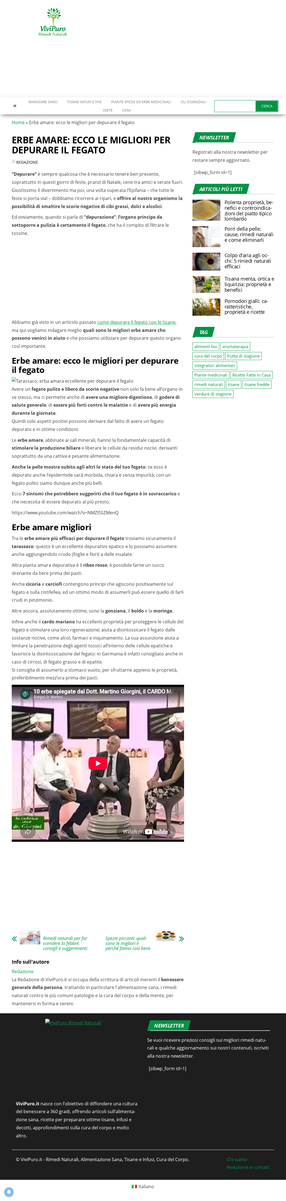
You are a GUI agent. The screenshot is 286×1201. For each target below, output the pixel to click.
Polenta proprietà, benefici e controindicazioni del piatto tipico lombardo (249, 210)
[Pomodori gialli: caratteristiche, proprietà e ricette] (206, 306)
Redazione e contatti (248, 1167)
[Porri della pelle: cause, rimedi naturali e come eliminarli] (206, 236)
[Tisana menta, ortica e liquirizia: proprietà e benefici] (206, 284)
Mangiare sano (43, 101)
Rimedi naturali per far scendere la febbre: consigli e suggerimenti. (65, 943)
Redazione (27, 162)
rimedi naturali (208, 384)
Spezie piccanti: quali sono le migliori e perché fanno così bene (128, 943)
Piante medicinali (210, 375)
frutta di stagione (243, 356)
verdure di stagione (213, 394)
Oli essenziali (193, 101)
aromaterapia (235, 346)
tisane (233, 384)
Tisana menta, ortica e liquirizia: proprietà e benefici (249, 284)
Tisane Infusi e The (84, 101)
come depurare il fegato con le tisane (136, 322)
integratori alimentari (214, 365)
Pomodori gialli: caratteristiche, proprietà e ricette (246, 306)
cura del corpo (208, 356)
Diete (108, 110)
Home (18, 122)
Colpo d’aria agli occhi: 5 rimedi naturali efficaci (248, 261)
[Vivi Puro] (15, 105)
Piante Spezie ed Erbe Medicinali (141, 101)
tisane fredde (257, 384)
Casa (126, 110)
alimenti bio (205, 346)
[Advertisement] (194, 49)
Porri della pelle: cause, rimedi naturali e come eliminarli (249, 234)
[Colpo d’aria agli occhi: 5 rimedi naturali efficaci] (206, 261)
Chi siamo (237, 1159)
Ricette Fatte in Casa (251, 375)
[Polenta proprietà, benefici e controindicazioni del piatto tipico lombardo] (206, 210)
